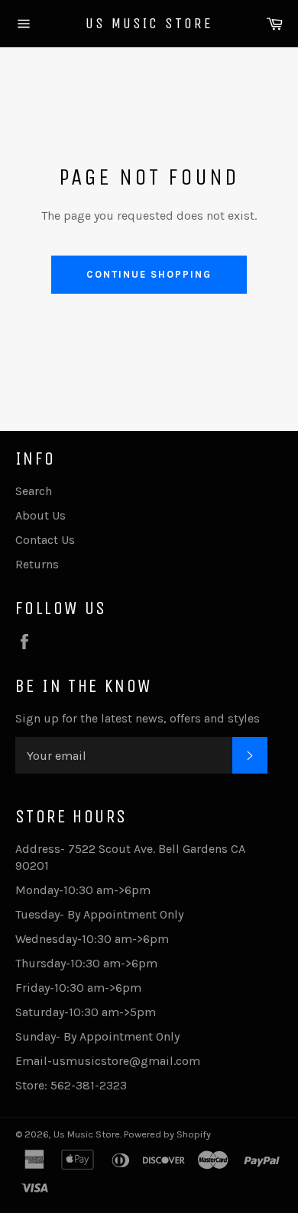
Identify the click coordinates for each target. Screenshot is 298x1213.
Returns (37, 564)
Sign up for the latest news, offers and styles (137, 718)
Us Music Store (149, 23)
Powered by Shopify (167, 1134)
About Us (40, 515)
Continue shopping (148, 274)
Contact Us (45, 539)
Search (33, 491)
